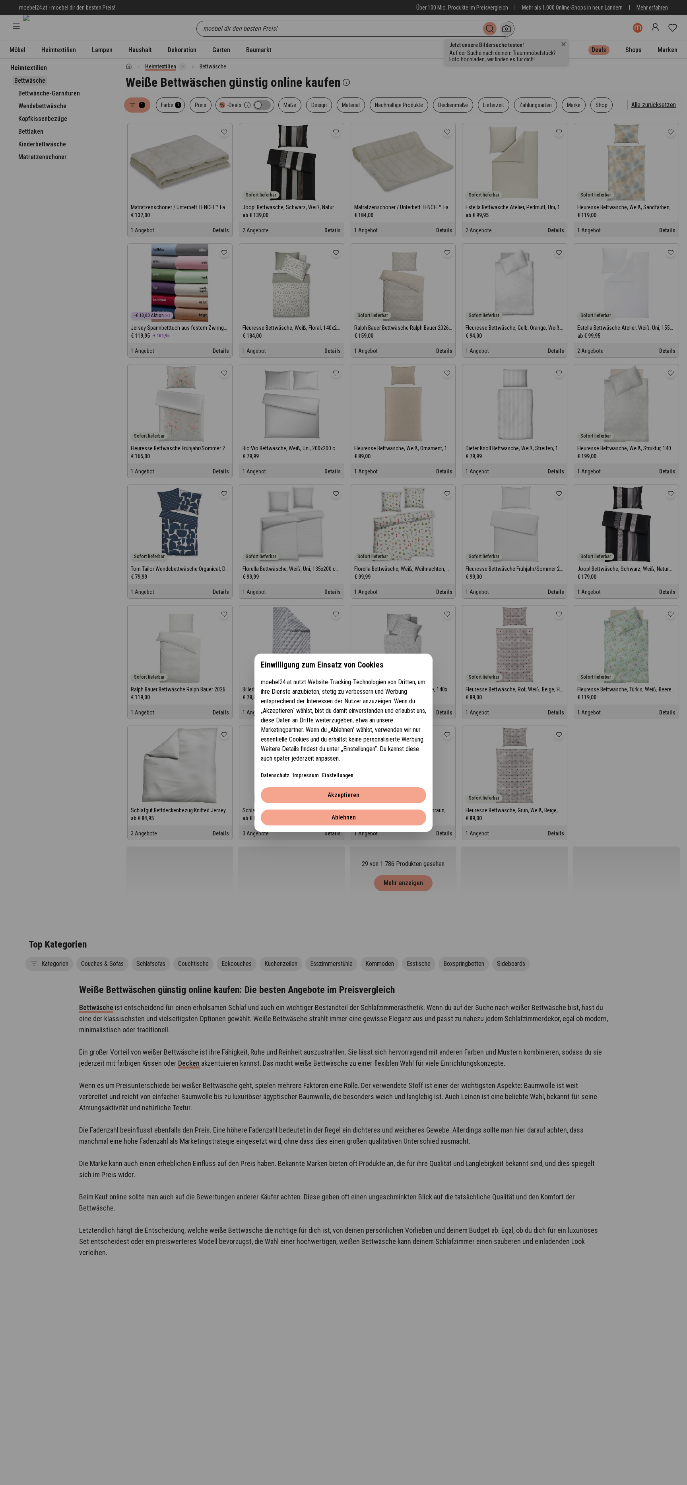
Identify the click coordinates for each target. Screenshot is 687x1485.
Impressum (306, 775)
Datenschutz (275, 775)
